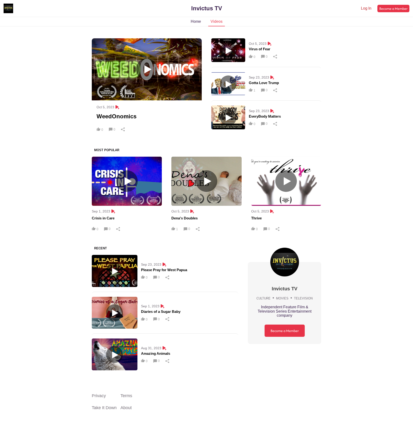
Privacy (99, 395)
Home (196, 21)
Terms (126, 395)
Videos (217, 21)
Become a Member (393, 8)
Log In (366, 8)
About (126, 407)
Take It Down (104, 407)
